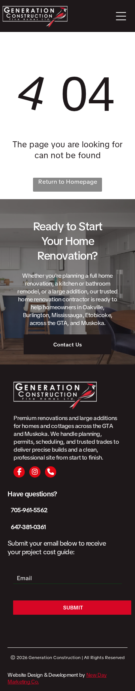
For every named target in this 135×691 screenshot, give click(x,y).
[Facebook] (19, 472)
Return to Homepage (67, 182)
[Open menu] (121, 16)
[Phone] (50, 472)
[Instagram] (34, 472)
